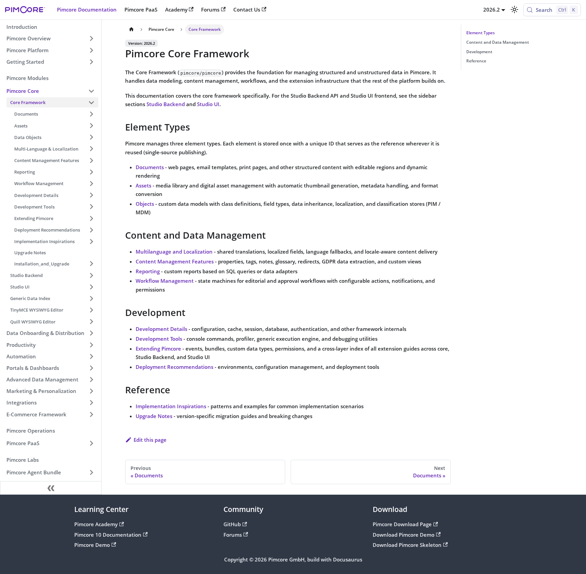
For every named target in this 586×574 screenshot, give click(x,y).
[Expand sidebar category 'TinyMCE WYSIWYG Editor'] (91, 310)
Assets (143, 185)
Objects (145, 203)
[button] (50, 91)
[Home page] (131, 29)
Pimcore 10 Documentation (107, 534)
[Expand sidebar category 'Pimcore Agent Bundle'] (91, 473)
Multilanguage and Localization (174, 251)
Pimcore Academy (96, 524)
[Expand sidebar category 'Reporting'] (91, 172)
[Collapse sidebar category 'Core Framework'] (91, 102)
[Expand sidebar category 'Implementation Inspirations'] (91, 241)
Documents (150, 167)
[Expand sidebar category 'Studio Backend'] (91, 275)
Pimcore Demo (92, 544)
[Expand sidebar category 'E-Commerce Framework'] (91, 414)
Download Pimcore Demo (403, 534)
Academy (176, 9)
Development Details (161, 328)
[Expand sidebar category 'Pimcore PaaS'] (91, 443)
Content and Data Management (497, 42)
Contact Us (246, 9)
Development (479, 52)
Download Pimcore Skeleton (407, 544)
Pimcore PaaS (140, 9)
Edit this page (150, 439)
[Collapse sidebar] (51, 488)
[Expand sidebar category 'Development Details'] (91, 195)
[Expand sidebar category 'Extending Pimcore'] (91, 218)
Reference (476, 61)
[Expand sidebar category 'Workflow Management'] (91, 183)
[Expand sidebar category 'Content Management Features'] (91, 160)
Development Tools (159, 338)
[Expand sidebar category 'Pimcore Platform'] (91, 50)
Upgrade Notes (154, 416)
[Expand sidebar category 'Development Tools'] (91, 207)
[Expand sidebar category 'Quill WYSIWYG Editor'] (91, 322)
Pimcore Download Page (402, 524)
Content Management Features (175, 261)
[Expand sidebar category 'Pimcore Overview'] (91, 39)
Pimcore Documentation (87, 9)
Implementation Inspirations (171, 406)
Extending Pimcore (158, 348)
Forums (210, 9)
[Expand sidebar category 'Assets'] (91, 125)
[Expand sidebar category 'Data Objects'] (91, 137)
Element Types (480, 33)
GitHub (232, 524)
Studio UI (208, 104)
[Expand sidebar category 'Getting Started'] (91, 62)
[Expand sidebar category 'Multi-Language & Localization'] (91, 149)
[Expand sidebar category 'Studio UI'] (91, 287)
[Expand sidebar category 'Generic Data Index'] (91, 298)
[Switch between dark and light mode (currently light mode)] (514, 9)
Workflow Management (165, 280)
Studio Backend (165, 104)
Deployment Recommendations (174, 366)
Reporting (148, 271)
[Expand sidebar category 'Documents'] (91, 114)
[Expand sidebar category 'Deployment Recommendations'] (91, 230)
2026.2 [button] (491, 9)
